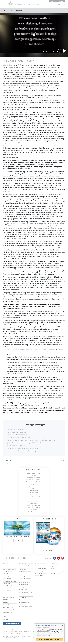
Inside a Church (33, 494)
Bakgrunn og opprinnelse (9, 581)
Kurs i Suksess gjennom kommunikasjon (25, 593)
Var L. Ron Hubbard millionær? (15, 445)
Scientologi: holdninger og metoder (34, 497)
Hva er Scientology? (9, 569)
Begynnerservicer (24, 582)
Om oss (5, 564)
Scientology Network (26, 564)
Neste (62, 460)
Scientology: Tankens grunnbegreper (17, 536)
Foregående (7, 460)
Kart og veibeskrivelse (26, 606)
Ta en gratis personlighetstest (49, 639)
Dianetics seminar (23, 584)
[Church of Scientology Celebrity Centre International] (11, 3)
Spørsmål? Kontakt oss (27, 600)
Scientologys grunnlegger (33, 477)
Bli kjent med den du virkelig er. (47, 626)
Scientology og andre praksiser (33, 499)
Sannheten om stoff (8, 610)
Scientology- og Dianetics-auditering (33, 486)
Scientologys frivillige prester (10, 629)
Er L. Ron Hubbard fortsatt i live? (16, 432)
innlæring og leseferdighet (29, 362)
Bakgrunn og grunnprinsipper (34, 473)
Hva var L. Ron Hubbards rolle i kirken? (18, 435)
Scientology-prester (33, 492)
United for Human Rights (25, 631)
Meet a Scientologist (24, 566)
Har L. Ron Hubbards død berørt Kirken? (18, 437)
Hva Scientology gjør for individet (33, 479)
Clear (33, 488)
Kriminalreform (7, 605)
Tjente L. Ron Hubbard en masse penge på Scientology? (23, 443)
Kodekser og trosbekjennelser (7, 584)
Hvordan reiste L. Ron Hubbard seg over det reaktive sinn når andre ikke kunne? (30, 440)
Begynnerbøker (55, 566)
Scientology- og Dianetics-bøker (33, 482)
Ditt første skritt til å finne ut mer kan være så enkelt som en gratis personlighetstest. (57, 630)
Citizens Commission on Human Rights (12, 633)
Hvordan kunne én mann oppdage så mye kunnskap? (22, 448)
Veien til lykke (6, 599)
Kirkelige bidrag (33, 509)
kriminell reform (26, 357)
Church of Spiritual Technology (33, 507)
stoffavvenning (33, 350)
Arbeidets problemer (24, 576)
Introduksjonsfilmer (56, 573)
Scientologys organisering (33, 501)
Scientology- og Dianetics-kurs (33, 484)
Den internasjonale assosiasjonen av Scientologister (31, 629)
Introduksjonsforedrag (57, 571)
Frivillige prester (7, 619)
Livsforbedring (23, 589)
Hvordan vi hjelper (9, 597)
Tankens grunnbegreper (25, 578)
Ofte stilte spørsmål (8, 590)
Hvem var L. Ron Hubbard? (14, 429)
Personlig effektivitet (24, 587)
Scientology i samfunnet (33, 512)
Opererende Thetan (33, 490)
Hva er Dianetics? (7, 578)
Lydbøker (53, 568)
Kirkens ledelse (33, 503)
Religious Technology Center (33, 505)
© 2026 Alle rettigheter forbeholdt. (17, 637)
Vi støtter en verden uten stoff (10, 631)
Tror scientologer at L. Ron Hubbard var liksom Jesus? (22, 451)
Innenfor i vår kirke (8, 566)
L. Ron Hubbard (8, 65)
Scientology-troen (7, 463)
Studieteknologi (7, 602)
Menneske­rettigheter (8, 612)
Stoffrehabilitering (8, 607)
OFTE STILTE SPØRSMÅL (34, 470)
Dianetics (14, 627)
